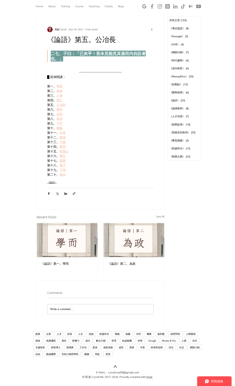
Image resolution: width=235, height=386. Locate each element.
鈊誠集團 (127, 340)
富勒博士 (56, 347)
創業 (37, 334)
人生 (80, 334)
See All (160, 216)
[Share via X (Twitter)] (57, 193)
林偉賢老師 (157, 347)
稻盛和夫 (104, 334)
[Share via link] (74, 193)
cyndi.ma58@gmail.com (123, 372)
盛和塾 (161, 334)
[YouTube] (198, 6)
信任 (194, 340)
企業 (48, 334)
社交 (181, 347)
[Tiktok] (183, 6)
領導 (140, 340)
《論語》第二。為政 (122, 263)
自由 (37, 354)
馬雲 (108, 354)
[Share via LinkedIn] (65, 193)
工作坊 (83, 347)
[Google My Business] (144, 6)
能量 (128, 334)
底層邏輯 (51, 340)
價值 (37, 340)
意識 (95, 347)
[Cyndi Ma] (152, 6)
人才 (59, 334)
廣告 (64, 340)
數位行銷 (101, 340)
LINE (138, 334)
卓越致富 (40, 347)
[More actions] (152, 29)
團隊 (149, 334)
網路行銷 (195, 347)
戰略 (117, 334)
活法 (171, 347)
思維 (91, 334)
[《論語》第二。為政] (134, 240)
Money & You (169, 340)
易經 (131, 347)
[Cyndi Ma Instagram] (160, 6)
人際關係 (191, 334)
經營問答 (175, 334)
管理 (113, 340)
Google (152, 340)
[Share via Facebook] (48, 193)
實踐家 (70, 347)
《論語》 (52, 182)
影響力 (75, 340)
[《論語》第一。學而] (67, 240)
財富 (69, 334)
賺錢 (86, 354)
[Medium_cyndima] (191, 6)
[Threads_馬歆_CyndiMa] (167, 6)
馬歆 (97, 354)
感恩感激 (108, 347)
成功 (87, 340)
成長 (121, 347)
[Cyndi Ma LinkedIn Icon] (175, 6)
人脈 (184, 340)
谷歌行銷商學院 (70, 354)
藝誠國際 (51, 354)
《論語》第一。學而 (55, 263)
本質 (142, 347)
